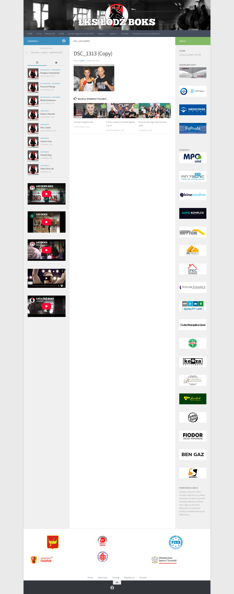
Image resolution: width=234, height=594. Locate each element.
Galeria (112, 33)
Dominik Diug (45, 155)
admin (81, 60)
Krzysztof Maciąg (47, 86)
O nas (38, 33)
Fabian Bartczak (47, 168)
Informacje (102, 577)
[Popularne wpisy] (56, 63)
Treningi (115, 577)
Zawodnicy (56, 70)
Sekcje (101, 33)
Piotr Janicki (45, 127)
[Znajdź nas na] (64, 41)
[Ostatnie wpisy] (37, 63)
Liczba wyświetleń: (187, 54)
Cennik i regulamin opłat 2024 (81, 33)
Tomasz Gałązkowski (83, 122)
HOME (30, 33)
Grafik (61, 33)
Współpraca (129, 577)
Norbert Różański (47, 114)
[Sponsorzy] (192, 162)
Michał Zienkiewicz (48, 100)
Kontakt (125, 33)
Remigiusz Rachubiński (50, 73)
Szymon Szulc (46, 141)
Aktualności (50, 33)
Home (90, 577)
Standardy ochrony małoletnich (146, 33)
